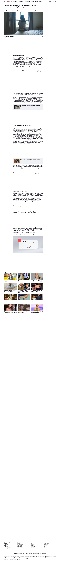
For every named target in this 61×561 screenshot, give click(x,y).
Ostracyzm (45, 546)
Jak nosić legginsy (19, 545)
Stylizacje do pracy (19, 546)
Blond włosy (5, 545)
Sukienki (45, 548)
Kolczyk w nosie (32, 547)
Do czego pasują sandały (20, 544)
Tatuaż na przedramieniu (33, 548)
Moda (36, 1)
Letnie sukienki (19, 543)
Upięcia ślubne (45, 545)
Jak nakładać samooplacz (7, 547)
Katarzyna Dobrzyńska (9, 36)
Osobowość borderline (46, 543)
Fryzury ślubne (19, 542)
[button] (50, 1)
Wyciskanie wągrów (33, 546)
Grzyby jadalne (45, 547)
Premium (32, 1)
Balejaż (31, 543)
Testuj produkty (20, 1)
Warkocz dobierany (46, 544)
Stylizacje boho (19, 548)
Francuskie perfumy (6, 541)
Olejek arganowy (6, 544)
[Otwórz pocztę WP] (47, 1)
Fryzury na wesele (46, 541)
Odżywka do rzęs (32, 541)
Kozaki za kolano (19, 541)
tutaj (19, 559)
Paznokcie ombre (6, 546)
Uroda (40, 1)
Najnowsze (15, 1)
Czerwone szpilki (32, 544)
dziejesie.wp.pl (32, 232)
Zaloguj (53, 1)
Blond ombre (5, 543)
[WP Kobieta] (10, 1)
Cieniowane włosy (33, 542)
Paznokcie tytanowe (46, 542)
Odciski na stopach (6, 548)
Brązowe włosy (32, 545)
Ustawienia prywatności (42, 553)
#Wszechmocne (27, 1)
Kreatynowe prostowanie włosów (8, 542)
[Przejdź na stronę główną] (8, 1)
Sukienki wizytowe (19, 547)
